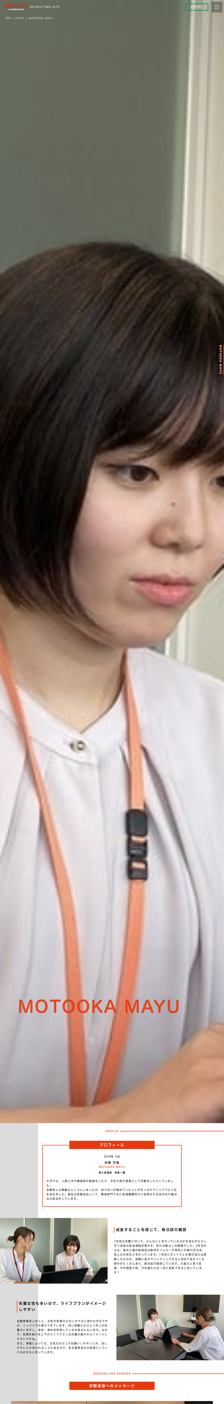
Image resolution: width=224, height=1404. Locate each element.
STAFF (20, 18)
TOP (8, 18)
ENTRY (197, 7)
